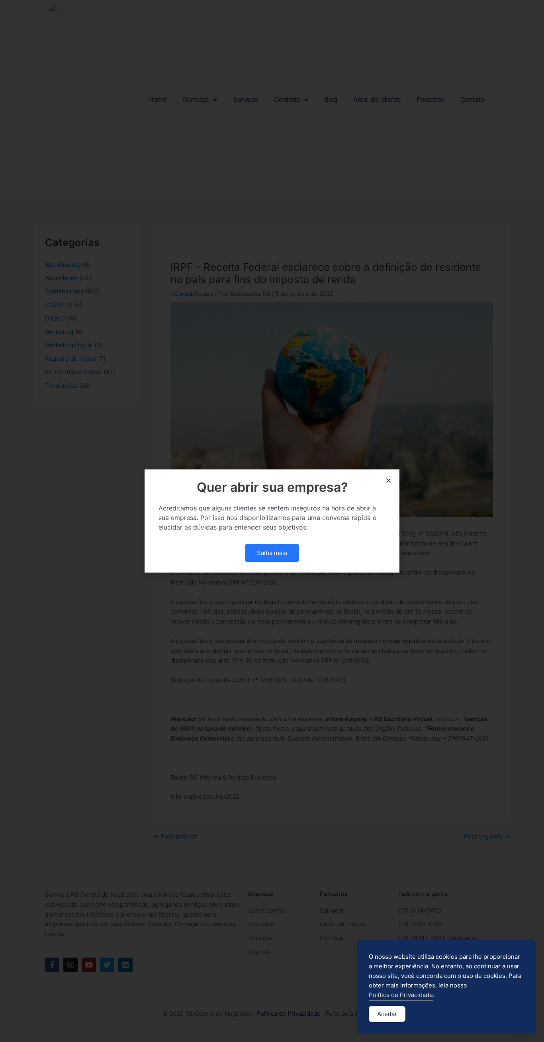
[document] (272, 521)
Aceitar (387, 1014)
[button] (388, 480)
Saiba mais (272, 553)
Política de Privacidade (401, 995)
